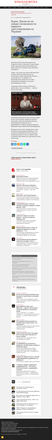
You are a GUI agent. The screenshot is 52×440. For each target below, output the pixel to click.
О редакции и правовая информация (10, 431)
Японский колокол (22, 176)
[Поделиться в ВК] (12, 144)
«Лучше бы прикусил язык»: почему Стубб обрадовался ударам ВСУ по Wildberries (27, 358)
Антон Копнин (20, 305)
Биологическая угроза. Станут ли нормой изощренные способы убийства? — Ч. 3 (26, 229)
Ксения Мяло (19, 238)
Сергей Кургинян (20, 175)
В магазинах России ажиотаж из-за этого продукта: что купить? (27, 404)
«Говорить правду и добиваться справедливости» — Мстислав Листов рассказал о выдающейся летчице (26, 367)
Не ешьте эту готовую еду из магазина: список (25, 387)
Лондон (15, 141)
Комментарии (32, 7)
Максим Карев (19, 194)
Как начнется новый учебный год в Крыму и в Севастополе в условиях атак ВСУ (27, 296)
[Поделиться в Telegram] (15, 144)
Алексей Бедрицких (21, 355)
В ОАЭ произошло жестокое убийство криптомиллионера (27, 391)
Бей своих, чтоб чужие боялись (26, 195)
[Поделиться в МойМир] (27, 144)
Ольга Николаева (20, 214)
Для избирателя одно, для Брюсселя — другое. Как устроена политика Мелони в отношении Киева (27, 308)
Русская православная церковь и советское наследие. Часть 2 (26, 240)
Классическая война (17, 11)
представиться (16, 159)
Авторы (25, 7)
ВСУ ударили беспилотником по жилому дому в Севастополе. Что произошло (26, 322)
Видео (14, 7)
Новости (10, 7)
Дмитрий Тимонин (21, 342)
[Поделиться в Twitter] (21, 144)
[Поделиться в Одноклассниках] (18, 144)
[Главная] (26, 3)
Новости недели (20, 183)
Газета (37, 7)
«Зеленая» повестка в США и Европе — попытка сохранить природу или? (25, 217)
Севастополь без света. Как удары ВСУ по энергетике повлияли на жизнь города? (27, 334)
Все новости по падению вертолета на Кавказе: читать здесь (28, 396)
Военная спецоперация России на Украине (21, 13)
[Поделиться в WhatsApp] (24, 144)
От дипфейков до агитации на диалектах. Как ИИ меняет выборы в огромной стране (28, 345)
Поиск (46, 7)
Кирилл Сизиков (20, 319)
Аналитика (20, 7)
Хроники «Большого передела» (26, 185)
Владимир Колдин (20, 202)
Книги (42, 7)
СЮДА (18, 434)
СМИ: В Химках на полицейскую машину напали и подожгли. (26, 408)
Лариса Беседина (20, 226)
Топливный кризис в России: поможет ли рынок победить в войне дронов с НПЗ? (28, 205)
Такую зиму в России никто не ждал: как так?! (27, 412)
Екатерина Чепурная (21, 293)
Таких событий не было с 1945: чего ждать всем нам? (27, 400)
